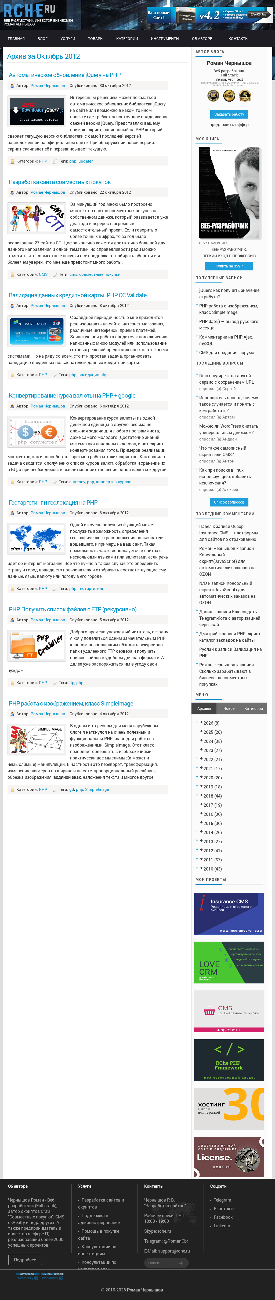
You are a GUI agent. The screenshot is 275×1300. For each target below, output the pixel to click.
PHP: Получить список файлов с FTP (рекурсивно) (72, 609)
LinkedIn (222, 1225)
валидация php (93, 374)
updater (85, 161)
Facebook (223, 1217)
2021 (208, 768)
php (73, 161)
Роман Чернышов (48, 85)
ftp (71, 682)
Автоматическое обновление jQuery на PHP (65, 75)
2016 (208, 814)
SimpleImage (97, 789)
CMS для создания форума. (227, 352)
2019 (208, 786)
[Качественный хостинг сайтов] (229, 1128)
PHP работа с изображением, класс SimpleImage (71, 703)
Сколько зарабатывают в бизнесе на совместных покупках (225, 677)
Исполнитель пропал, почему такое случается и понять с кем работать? (228, 404)
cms (73, 274)
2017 (208, 805)
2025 (208, 732)
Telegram (222, 1200)
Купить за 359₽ (229, 266)
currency (77, 481)
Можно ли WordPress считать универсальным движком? (228, 429)
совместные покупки (100, 274)
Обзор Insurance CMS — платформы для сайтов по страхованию (228, 532)
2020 (208, 777)
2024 (208, 741)
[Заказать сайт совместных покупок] (210, 21)
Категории (253, 708)
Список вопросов (229, 502)
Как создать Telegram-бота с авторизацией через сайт (229, 618)
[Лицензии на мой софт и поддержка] (229, 1175)
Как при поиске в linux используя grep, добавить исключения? (225, 476)
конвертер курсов (114, 481)
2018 (208, 796)
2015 (208, 823)
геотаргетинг (91, 588)
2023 (208, 750)
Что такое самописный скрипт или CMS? (222, 451)
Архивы (204, 708)
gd (71, 789)
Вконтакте (224, 1208)
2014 (208, 832)
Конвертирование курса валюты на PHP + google (72, 395)
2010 (208, 869)
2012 (208, 850)
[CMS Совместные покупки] (229, 1030)
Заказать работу (229, 114)
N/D (203, 583)
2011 (208, 859)
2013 (208, 841)
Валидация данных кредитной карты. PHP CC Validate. (78, 295)
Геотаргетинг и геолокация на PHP (53, 502)
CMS (43, 274)
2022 (208, 759)
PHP (43, 161)
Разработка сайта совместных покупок (60, 182)
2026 (208, 723)
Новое (228, 708)
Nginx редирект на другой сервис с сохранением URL (226, 379)
